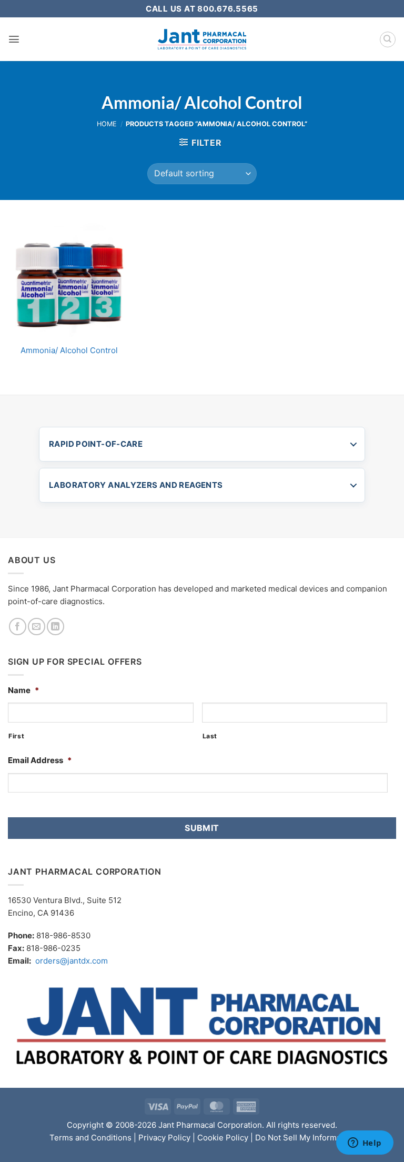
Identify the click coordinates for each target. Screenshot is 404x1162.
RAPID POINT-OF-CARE (96, 444)
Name (23, 690)
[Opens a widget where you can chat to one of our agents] (364, 1143)
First (16, 736)
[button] (14, 39)
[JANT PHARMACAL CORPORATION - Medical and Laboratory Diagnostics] (202, 39)
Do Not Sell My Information (305, 1138)
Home (107, 124)
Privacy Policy (164, 1138)
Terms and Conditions (90, 1138)
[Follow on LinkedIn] (55, 626)
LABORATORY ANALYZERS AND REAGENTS (136, 485)
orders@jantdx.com (71, 961)
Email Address (40, 760)
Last (210, 736)
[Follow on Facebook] (17, 626)
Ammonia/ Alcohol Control (69, 350)
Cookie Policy (222, 1138)
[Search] (388, 39)
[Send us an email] (36, 626)
